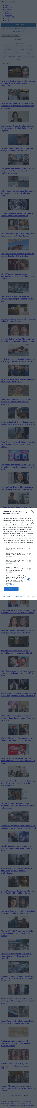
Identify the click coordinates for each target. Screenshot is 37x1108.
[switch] (29, 554)
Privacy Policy (30, 596)
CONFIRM (11, 588)
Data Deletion (6, 596)
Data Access (18, 596)
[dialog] (18, 554)
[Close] (33, 512)
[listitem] (18, 548)
